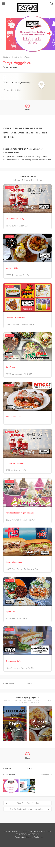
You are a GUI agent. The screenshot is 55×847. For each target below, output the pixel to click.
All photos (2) (46, 774)
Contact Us (38, 837)
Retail (14, 57)
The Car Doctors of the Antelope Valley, (26, 809)
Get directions (14, 89)
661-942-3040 (11, 67)
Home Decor (25, 57)
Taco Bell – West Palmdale (28, 803)
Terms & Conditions (23, 837)
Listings (6, 57)
